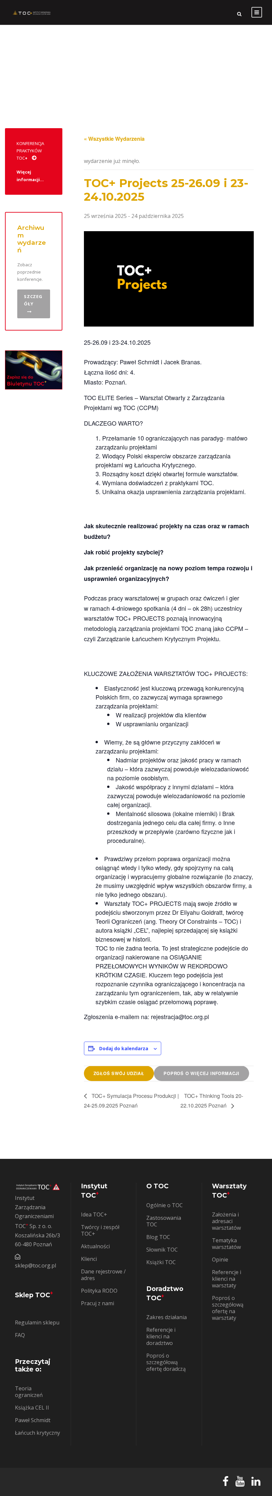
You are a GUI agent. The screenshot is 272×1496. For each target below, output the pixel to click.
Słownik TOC (162, 1249)
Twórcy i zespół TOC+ (100, 1230)
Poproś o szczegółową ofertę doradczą (166, 1362)
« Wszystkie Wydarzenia (114, 138)
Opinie (220, 1259)
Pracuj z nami (97, 1303)
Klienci (89, 1259)
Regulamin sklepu (37, 1322)
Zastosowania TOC (163, 1221)
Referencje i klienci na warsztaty (226, 1278)
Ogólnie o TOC (164, 1205)
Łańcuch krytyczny (37, 1432)
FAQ (20, 1335)
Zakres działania (166, 1317)
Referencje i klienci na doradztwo (160, 1336)
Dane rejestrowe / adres (103, 1275)
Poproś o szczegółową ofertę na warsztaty (227, 1307)
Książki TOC (161, 1262)
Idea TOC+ (94, 1214)
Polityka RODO (99, 1290)
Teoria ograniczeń (29, 1392)
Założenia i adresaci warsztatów (226, 1221)
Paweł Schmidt (32, 1420)
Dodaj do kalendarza (123, 1048)
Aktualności (95, 1246)
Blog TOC (158, 1237)
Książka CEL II (32, 1407)
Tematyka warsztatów (226, 1244)
